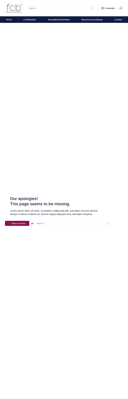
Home (9, 19)
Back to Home (18, 223)
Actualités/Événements (59, 19)
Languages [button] (110, 8)
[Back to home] (14, 8)
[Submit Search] (91, 8)
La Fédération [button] (29, 19)
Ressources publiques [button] (92, 19)
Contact (118, 19)
